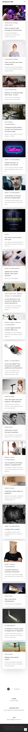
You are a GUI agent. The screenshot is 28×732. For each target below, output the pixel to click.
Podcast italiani (9, 25)
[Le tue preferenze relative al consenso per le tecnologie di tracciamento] (25, 729)
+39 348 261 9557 (14, 700)
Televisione (7, 296)
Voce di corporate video (11, 89)
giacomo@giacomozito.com (14, 719)
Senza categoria (9, 122)
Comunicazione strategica (11, 22)
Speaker (7, 159)
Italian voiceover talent (10, 293)
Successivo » (17, 689)
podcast (7, 234)
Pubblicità (19, 293)
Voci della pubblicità (10, 124)
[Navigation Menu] (24, 1)
